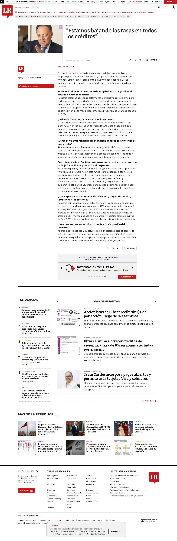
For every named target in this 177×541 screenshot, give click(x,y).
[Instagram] (33, 472)
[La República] (7, 11)
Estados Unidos (28, 371)
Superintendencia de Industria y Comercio (126, 496)
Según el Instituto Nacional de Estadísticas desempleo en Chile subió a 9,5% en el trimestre (50, 429)
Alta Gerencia (72, 476)
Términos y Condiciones (119, 487)
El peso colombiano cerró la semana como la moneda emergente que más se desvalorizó (50, 447)
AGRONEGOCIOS (83, 12)
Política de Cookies (96, 534)
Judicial (89, 441)
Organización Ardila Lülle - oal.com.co (148, 521)
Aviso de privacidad (117, 484)
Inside (88, 496)
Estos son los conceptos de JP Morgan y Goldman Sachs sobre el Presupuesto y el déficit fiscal (35, 313)
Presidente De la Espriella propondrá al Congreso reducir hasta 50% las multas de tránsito (36, 330)
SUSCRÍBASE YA (127, 277)
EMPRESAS (45, 12)
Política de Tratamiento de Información (125, 490)
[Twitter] (135, 60)
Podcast (50, 501)
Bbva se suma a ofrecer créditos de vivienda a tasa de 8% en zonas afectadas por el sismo (118, 345)
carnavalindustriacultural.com (29, 523)
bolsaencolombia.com (106, 520)
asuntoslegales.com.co (27, 520)
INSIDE (151, 12)
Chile (40, 421)
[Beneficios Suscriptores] (166, 7)
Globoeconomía (92, 493)
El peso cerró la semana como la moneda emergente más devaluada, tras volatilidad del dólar (35, 394)
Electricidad (91, 17)
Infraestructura (72, 496)
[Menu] (16, 12)
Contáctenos (115, 481)
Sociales (137, 421)
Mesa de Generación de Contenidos (124, 476)
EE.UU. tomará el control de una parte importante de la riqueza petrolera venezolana (35, 377)
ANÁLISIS (96, 12)
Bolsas (24, 388)
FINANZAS (22, 12)
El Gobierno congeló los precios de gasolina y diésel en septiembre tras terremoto (35, 361)
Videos (69, 507)
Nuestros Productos (117, 478)
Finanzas (50, 493)
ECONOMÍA (34, 12)
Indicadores (51, 496)
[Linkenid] (29, 472)
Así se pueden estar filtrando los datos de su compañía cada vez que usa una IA (145, 447)
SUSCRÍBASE (170, 2)
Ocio (88, 499)
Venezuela (125, 17)
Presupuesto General (47, 17)
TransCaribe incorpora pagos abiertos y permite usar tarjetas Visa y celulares (117, 376)
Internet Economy (54, 499)
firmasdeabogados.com (85, 520)
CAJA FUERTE (126, 12)
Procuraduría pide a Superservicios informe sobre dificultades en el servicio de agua (98, 447)
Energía (81, 17)
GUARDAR (153, 60)
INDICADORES (140, 12)
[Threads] (38, 472)
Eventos (89, 490)
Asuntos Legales (53, 478)
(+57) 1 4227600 (24, 482)
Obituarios (71, 499)
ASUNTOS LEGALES (110, 12)
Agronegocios (52, 476)
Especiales (71, 490)
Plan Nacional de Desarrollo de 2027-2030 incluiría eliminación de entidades (98, 428)
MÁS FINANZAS (147, 401)
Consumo (51, 484)
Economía (90, 484)
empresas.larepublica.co (64, 520)
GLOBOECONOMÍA (66, 12)
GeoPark (115, 17)
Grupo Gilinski (104, 17)
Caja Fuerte (71, 478)
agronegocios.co (45, 520)
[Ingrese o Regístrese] (173, 7)
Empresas (51, 490)
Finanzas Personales (74, 493)
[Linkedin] (140, 60)
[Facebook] (130, 60)
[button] (61, 268)
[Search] (159, 7)
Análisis (89, 476)
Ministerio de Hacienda (67, 17)
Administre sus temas (29, 86)
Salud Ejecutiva (92, 501)
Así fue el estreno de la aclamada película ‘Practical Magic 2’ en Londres (145, 428)
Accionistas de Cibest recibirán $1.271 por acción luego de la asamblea (116, 314)
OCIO (54, 12)
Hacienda (25, 307)
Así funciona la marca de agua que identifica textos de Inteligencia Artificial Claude (36, 345)
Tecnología (26, 340)
